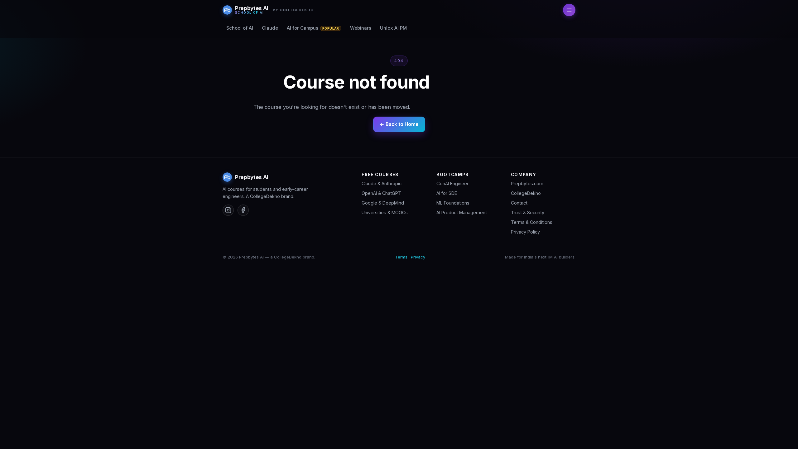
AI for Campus (313, 28)
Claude (270, 28)
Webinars (360, 28)
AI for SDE (446, 193)
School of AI (239, 28)
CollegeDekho (526, 193)
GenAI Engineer (452, 183)
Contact (519, 202)
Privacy (418, 256)
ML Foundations (452, 202)
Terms (401, 256)
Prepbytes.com (527, 183)
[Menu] (569, 10)
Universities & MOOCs (385, 212)
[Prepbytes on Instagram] (228, 210)
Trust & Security (527, 212)
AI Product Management (461, 212)
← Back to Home (399, 124)
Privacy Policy (525, 231)
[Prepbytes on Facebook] (243, 210)
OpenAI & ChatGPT (381, 193)
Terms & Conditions (531, 222)
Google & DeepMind (383, 202)
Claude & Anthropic (381, 183)
